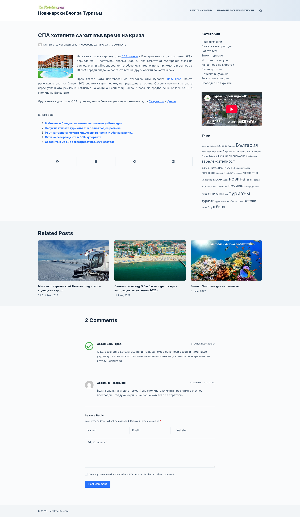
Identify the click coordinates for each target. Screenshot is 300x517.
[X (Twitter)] (96, 161)
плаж (204, 186)
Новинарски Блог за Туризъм (70, 13)
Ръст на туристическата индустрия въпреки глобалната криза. (89, 132)
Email (136, 430)
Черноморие (237, 156)
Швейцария (251, 156)
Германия (217, 151)
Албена (213, 146)
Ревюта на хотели (201, 10)
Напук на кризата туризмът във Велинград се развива (82, 128)
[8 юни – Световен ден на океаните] (226, 260)
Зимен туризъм (212, 55)
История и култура (215, 60)
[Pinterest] (134, 161)
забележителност (218, 161)
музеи (225, 180)
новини (249, 179)
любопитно (250, 172)
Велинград (174, 79)
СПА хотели (130, 56)
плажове (211, 186)
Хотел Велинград (109, 344)
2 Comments (119, 44)
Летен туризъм (212, 69)
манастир (207, 179)
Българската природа (217, 46)
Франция (223, 155)
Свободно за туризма (94, 44)
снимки (216, 193)
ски (204, 194)
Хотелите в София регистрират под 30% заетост (79, 141)
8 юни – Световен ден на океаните (215, 286)
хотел (240, 201)
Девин (171, 101)
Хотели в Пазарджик (111, 382)
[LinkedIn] (173, 161)
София (205, 156)
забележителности (218, 167)
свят (257, 186)
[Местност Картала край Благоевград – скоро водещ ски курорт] (73, 260)
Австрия (205, 146)
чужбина (216, 206)
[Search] (260, 10)
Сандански (156, 101)
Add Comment (97, 442)
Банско (222, 145)
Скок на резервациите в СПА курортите (73, 137)
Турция (213, 156)
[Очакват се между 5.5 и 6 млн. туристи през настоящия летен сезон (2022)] (150, 260)
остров (257, 180)
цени (204, 207)
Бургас (231, 146)
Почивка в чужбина (215, 74)
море (217, 179)
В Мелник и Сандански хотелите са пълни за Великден (83, 123)
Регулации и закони (215, 78)
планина (222, 186)
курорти (238, 173)
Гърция (227, 151)
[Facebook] (57, 161)
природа (249, 186)
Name (92, 430)
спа (226, 195)
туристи (208, 201)
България (247, 145)
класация (220, 173)
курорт (230, 173)
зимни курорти (243, 168)
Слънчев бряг (254, 151)
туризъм (239, 193)
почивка (236, 185)
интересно (208, 172)
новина (237, 179)
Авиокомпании (212, 41)
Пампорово (239, 151)
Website (181, 430)
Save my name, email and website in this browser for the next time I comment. (132, 474)
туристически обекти (226, 201)
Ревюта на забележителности (235, 10)
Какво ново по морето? (218, 64)
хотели (250, 201)
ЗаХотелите (210, 51)
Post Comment (97, 484)
